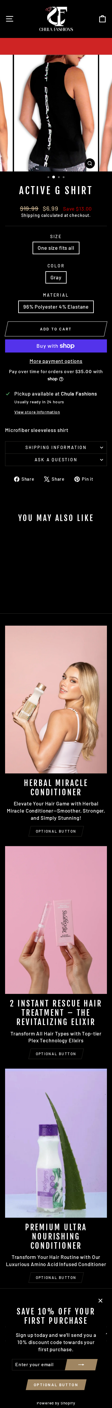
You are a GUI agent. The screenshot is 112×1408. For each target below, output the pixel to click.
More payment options (56, 361)
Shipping (30, 215)
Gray (55, 277)
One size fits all (56, 248)
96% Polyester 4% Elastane (56, 307)
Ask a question (56, 459)
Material (56, 295)
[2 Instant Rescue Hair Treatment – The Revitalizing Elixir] (56, 920)
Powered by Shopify (56, 1403)
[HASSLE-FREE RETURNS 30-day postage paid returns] (56, 46)
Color (56, 265)
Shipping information (56, 447)
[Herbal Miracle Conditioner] (56, 699)
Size (56, 236)
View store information (37, 411)
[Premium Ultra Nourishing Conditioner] (56, 1143)
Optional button (56, 831)
